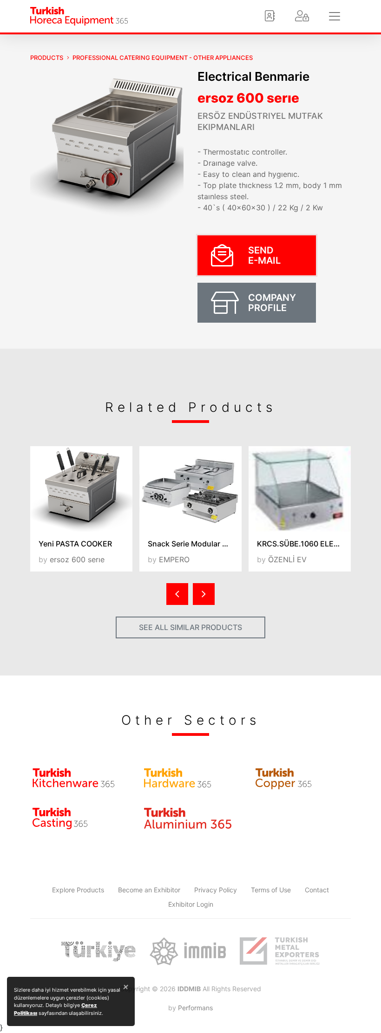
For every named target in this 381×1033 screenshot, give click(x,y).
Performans (195, 1008)
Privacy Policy (215, 890)
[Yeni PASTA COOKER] (81, 488)
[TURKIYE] (98, 951)
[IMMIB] (187, 951)
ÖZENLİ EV (287, 559)
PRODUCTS (46, 57)
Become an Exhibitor (149, 890)
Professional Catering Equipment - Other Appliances (162, 57)
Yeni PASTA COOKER (75, 543)
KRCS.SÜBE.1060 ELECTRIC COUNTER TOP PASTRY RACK (304, 543)
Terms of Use (271, 890)
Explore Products (78, 890)
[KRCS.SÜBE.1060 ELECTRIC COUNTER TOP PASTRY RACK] (300, 488)
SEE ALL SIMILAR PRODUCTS (190, 627)
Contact (317, 890)
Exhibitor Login (190, 904)
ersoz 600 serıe (248, 98)
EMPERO (174, 559)
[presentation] (177, 594)
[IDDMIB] (280, 951)
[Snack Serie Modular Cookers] (190, 488)
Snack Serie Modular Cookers (195, 543)
